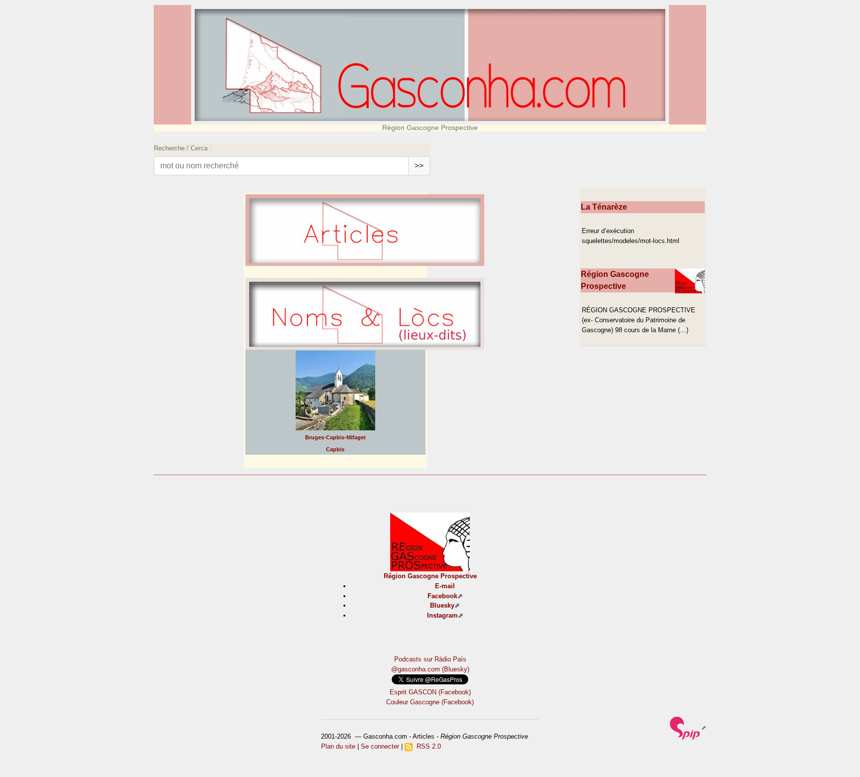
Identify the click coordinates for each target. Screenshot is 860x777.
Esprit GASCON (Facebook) (430, 692)
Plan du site (338, 746)
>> (419, 165)
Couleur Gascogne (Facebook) (430, 702)
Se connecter (380, 746)
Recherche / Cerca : (183, 148)
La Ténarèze (604, 207)
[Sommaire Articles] (364, 257)
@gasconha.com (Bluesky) (430, 669)
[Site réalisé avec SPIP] (688, 727)
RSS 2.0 (427, 746)
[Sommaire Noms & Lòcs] (364, 340)
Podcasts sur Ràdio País (430, 659)
